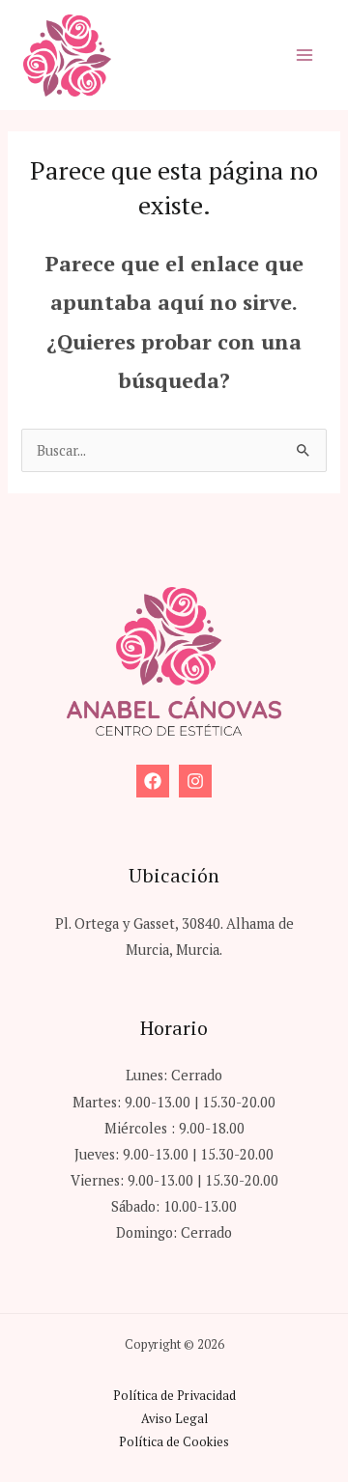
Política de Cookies (174, 1442)
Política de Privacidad (174, 1395)
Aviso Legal (174, 1419)
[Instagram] (195, 781)
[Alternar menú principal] (304, 55)
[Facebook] (152, 781)
